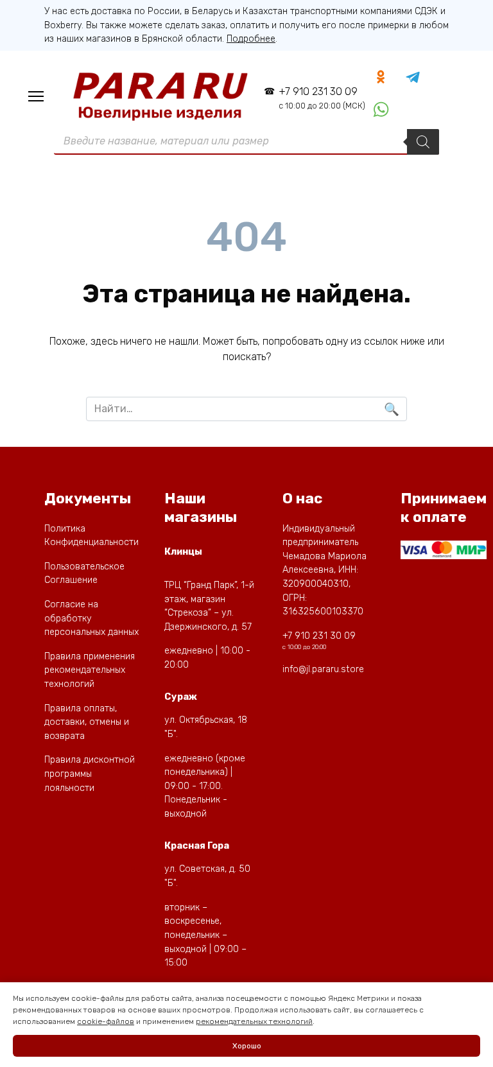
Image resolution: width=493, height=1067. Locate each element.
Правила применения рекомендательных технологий (89, 670)
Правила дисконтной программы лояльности (89, 773)
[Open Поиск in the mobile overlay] (246, 142)
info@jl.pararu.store (323, 669)
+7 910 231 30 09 (322, 97)
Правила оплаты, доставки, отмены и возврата (86, 722)
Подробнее (251, 38)
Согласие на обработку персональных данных (91, 618)
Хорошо (246, 1045)
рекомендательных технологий (254, 1021)
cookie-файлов (105, 1021)
